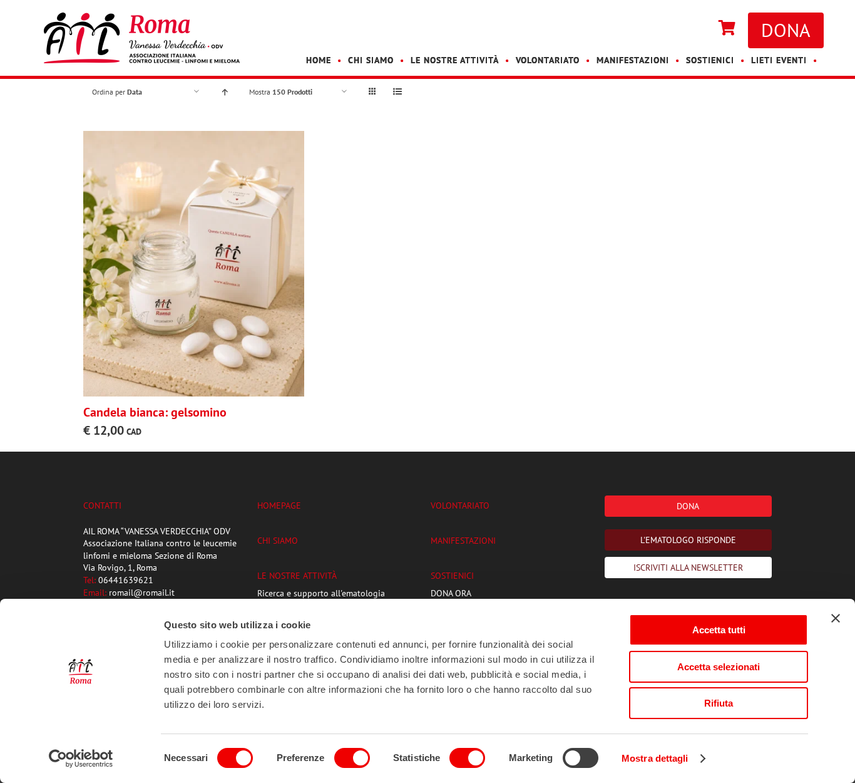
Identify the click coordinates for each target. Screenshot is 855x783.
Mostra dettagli (655, 758)
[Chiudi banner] (835, 618)
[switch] (352, 758)
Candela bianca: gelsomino (155, 412)
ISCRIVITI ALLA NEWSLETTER (688, 567)
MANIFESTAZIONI (463, 540)
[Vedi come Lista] (397, 92)
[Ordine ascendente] (224, 92)
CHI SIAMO (277, 540)
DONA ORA (451, 593)
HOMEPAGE (279, 505)
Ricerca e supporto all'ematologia (321, 593)
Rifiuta (718, 703)
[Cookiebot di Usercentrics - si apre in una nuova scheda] (81, 758)
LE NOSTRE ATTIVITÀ (297, 575)
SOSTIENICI (452, 575)
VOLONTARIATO (460, 505)
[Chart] (727, 29)
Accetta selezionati (718, 666)
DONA (786, 30)
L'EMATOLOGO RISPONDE (688, 540)
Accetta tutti (718, 630)
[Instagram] (700, 29)
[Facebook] (687, 29)
